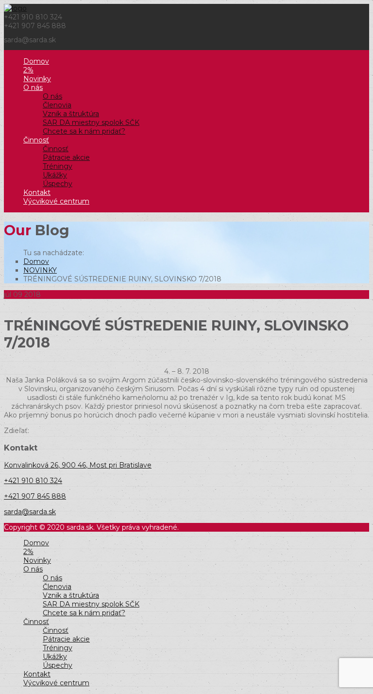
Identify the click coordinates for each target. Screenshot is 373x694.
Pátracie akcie (66, 157)
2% (28, 70)
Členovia (57, 105)
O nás (33, 87)
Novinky (37, 78)
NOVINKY (40, 270)
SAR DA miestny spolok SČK (91, 122)
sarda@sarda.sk (30, 511)
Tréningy (57, 166)
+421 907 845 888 (35, 496)
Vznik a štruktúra (71, 113)
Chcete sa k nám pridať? (84, 131)
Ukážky (55, 175)
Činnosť (36, 140)
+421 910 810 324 (33, 480)
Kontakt (37, 192)
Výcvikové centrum (56, 201)
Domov (36, 61)
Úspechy (57, 183)
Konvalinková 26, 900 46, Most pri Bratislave (78, 465)
